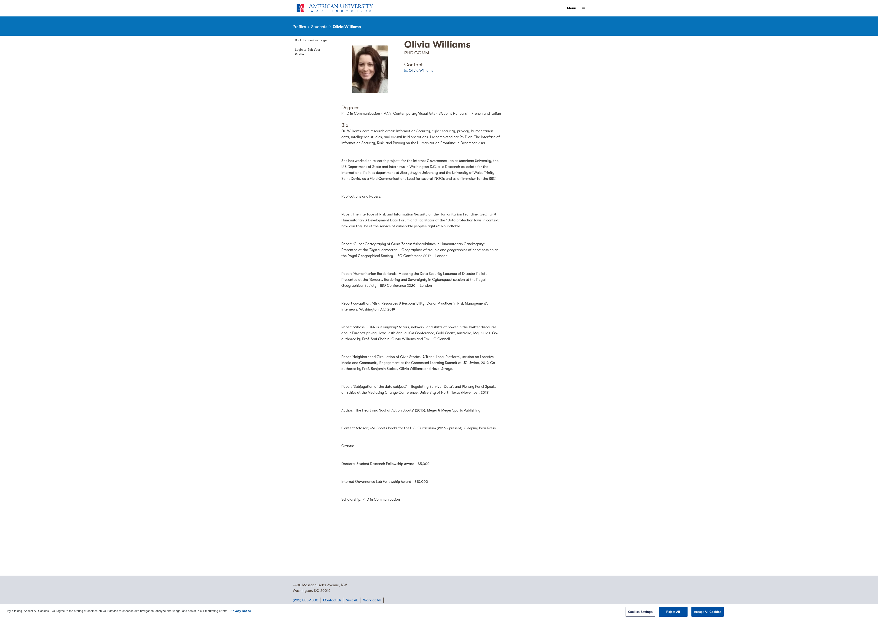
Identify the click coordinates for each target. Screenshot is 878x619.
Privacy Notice (240, 611)
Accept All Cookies (707, 612)
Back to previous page (311, 40)
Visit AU (352, 600)
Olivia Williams (421, 71)
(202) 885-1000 (305, 600)
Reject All (673, 612)
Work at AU (372, 600)
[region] (439, 611)
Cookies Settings (640, 612)
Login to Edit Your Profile (307, 52)
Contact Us (332, 600)
